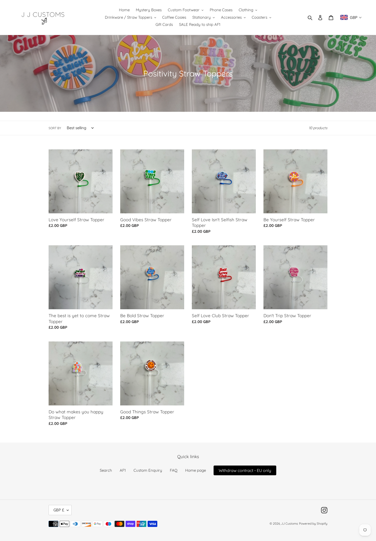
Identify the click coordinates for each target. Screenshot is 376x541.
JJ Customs (289, 523)
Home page (195, 470)
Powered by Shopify (313, 523)
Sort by (55, 128)
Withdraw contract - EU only (245, 470)
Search (106, 470)
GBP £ (58, 509)
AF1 (123, 470)
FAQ (174, 470)
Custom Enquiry (148, 470)
